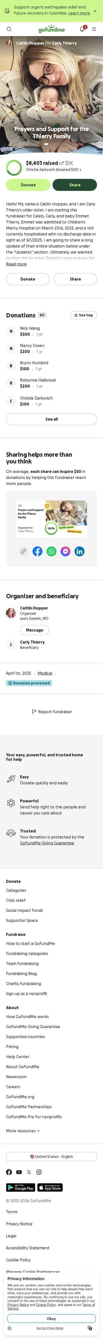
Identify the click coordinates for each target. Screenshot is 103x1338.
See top (86, 315)
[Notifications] (82, 29)
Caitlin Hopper (34, 608)
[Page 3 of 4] (54, 144)
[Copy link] (23, 551)
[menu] (94, 29)
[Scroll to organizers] (9, 43)
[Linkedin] (79, 551)
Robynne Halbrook (38, 380)
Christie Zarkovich (36, 398)
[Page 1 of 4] (46, 144)
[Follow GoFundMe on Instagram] (39, 1172)
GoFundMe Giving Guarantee (47, 843)
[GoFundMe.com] (51, 29)
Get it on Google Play (20, 1187)
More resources (21, 1131)
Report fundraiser (55, 711)
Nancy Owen (32, 345)
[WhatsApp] (51, 551)
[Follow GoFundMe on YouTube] (19, 1172)
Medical (45, 673)
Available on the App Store (50, 1187)
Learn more (79, 13)
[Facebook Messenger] (65, 551)
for (46, 43)
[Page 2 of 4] (51, 144)
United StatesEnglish (54, 1157)
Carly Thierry (32, 642)
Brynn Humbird (34, 362)
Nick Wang (30, 328)
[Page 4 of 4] (58, 144)
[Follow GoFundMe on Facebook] (9, 1172)
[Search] (9, 29)
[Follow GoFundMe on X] (29, 1172)
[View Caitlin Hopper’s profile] (11, 613)
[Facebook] (37, 551)
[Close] (95, 11)
